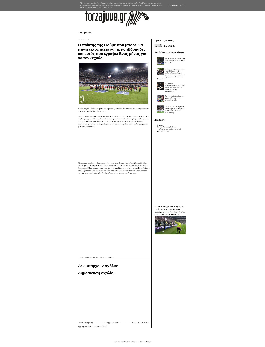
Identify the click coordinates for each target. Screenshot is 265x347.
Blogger (148, 342)
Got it (182, 5)
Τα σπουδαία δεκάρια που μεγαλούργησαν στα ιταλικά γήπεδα (174, 98)
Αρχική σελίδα (85, 32)
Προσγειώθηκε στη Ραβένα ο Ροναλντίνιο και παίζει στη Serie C (169, 128)
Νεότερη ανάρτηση (86, 322)
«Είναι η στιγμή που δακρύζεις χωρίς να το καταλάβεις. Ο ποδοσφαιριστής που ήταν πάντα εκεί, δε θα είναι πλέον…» (170, 210)
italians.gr (160, 125)
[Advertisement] (114, 144)
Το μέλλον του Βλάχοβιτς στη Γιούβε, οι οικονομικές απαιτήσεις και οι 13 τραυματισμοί (174, 109)
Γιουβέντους (88, 257)
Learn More (173, 5)
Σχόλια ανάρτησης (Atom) (97, 326)
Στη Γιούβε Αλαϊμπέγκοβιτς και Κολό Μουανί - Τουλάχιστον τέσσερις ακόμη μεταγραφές (174, 87)
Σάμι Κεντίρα (109, 257)
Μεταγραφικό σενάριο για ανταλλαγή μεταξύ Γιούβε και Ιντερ (175, 60)
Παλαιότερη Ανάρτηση (140, 322)
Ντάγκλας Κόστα (98, 257)
